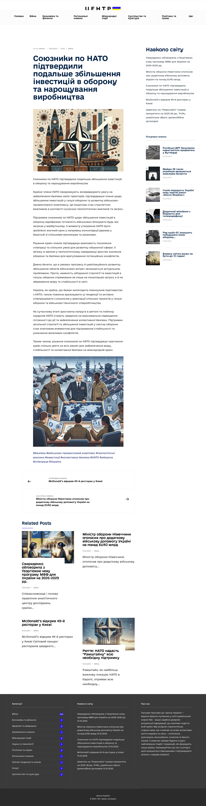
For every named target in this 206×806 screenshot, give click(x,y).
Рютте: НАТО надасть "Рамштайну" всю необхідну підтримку (101, 654)
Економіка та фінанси (50, 17)
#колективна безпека (75, 457)
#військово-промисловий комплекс (70, 453)
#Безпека (39, 453)
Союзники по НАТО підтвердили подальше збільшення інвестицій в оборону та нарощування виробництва (170, 89)
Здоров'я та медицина (24, 726)
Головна (19, 16)
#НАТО (94, 457)
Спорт (15, 768)
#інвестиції (52, 457)
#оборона (106, 457)
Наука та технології (22, 744)
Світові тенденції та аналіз (26, 762)
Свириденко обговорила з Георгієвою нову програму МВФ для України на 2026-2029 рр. (40, 572)
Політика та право (169, 17)
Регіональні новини (81, 17)
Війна (33, 16)
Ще (191, 16)
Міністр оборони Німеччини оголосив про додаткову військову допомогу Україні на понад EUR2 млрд (63, 500)
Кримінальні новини (23, 732)
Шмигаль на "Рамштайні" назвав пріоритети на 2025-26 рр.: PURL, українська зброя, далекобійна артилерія (101, 765)
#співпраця (40, 461)
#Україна (55, 461)
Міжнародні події (109, 17)
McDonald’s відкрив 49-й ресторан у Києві (75, 479)
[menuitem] (190, 17)
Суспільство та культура (137, 17)
